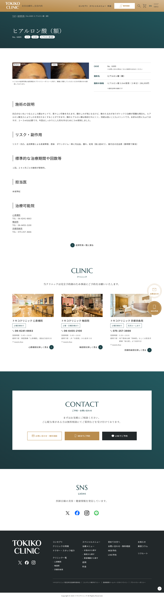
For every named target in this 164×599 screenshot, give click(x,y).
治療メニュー (88, 546)
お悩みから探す (90, 550)
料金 (109, 6)
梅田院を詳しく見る (88, 347)
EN (150, 5)
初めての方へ (114, 541)
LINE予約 (112, 554)
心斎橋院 (16, 215)
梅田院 (15, 221)
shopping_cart (144, 6)
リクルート (143, 553)
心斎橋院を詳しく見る (38, 347)
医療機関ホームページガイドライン (115, 582)
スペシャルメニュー (97, 6)
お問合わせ (154, 294)
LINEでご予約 (121, 435)
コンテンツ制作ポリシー (91, 582)
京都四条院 (17, 228)
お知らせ (142, 541)
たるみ (35, 37)
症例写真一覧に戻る (85, 245)
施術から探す (89, 554)
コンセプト (83, 6)
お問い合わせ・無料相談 (46, 435)
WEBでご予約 (84, 435)
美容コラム (143, 546)
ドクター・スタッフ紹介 (64, 550)
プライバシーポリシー (138, 582)
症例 (84, 562)
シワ (27, 37)
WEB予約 (112, 550)
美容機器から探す (91, 558)
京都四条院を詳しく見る (135, 350)
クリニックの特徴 (61, 546)
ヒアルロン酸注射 (47, 37)
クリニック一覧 (60, 557)
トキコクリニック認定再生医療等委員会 (66, 582)
